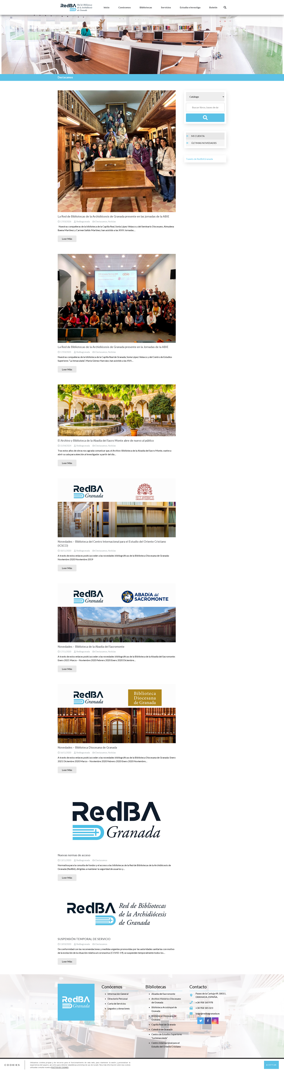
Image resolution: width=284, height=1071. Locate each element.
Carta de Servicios (117, 1003)
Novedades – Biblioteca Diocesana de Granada (87, 747)
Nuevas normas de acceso (74, 855)
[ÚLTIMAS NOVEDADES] (188, 143)
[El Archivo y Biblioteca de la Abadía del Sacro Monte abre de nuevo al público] (117, 410)
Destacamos (101, 221)
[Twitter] (200, 1020)
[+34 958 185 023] (192, 1008)
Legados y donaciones (119, 1008)
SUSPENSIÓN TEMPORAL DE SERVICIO (84, 939)
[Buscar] (225, 7)
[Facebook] (208, 1020)
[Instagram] (215, 1020)
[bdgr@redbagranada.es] (192, 1013)
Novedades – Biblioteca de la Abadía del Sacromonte (91, 646)
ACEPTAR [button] (271, 1065)
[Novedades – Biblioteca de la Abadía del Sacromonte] (117, 612)
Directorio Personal (118, 998)
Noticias (112, 221)
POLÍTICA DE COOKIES (59, 1067)
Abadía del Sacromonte (163, 993)
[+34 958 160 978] (192, 1002)
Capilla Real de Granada (163, 1024)
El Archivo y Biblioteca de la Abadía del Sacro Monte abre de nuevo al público (106, 440)
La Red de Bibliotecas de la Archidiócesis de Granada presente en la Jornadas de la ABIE (113, 347)
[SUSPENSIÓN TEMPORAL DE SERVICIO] (117, 914)
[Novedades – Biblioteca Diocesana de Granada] (117, 713)
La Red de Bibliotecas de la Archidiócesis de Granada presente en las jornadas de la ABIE (113, 216)
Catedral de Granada (161, 1029)
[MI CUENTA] (188, 136)
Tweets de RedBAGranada (199, 158)
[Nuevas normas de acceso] (117, 818)
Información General (118, 993)
